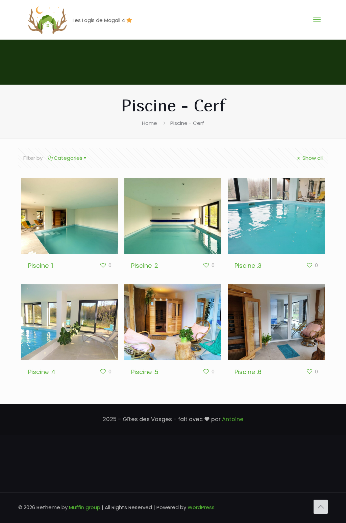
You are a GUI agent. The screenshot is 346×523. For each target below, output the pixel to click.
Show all (312, 157)
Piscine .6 (248, 372)
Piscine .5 (144, 372)
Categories (68, 157)
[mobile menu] (317, 19)
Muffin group (84, 507)
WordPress (201, 507)
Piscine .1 (40, 265)
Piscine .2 (144, 265)
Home (149, 123)
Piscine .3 (248, 265)
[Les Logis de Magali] (47, 19)
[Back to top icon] (321, 507)
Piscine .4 (41, 372)
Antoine (233, 419)
